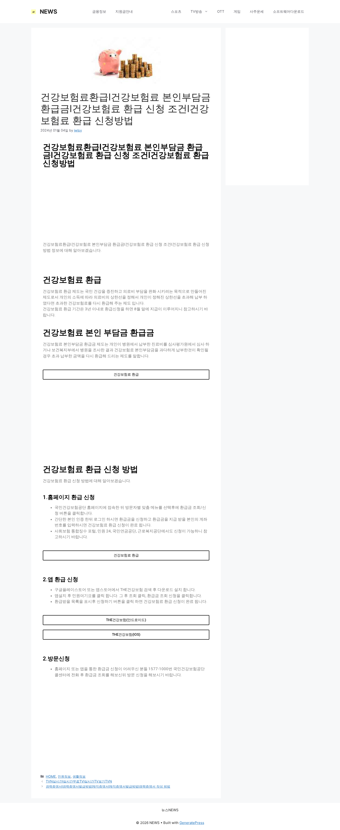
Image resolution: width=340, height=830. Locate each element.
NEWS (48, 11)
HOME (78, 11)
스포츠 (176, 11)
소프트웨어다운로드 (288, 11)
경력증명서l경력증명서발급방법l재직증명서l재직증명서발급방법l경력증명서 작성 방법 (108, 786)
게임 (237, 11)
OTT (220, 11)
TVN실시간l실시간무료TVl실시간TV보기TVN (79, 781)
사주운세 (257, 11)
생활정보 (149, 11)
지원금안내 (124, 11)
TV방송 (196, 11)
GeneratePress (191, 823)
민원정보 (64, 776)
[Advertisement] (126, 204)
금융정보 (99, 11)
